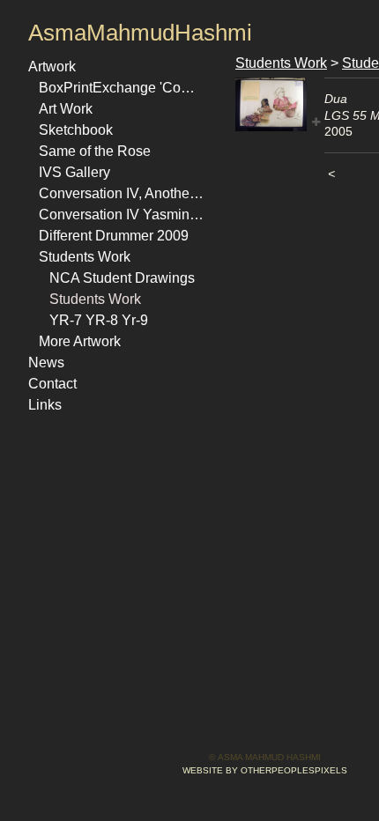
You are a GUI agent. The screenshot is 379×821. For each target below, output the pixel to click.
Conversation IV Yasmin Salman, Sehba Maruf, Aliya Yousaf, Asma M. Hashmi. (121, 214)
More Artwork (80, 341)
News (46, 362)
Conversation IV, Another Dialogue (121, 193)
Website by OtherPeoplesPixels (264, 770)
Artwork (52, 66)
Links (45, 404)
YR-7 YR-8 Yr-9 (98, 320)
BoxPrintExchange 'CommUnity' (121, 87)
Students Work (84, 256)
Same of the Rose (95, 151)
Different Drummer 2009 (114, 235)
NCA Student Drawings (122, 277)
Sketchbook (76, 129)
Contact (52, 383)
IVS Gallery (74, 172)
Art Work (66, 108)
